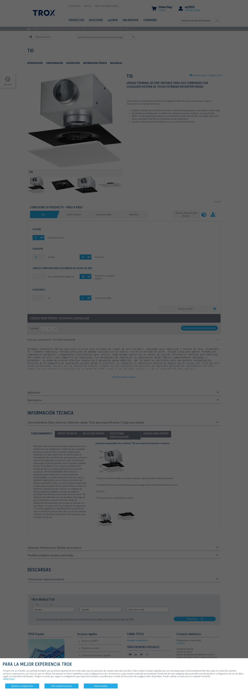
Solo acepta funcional (61, 686)
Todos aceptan (100, 686)
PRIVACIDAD (9, 679)
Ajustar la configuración (22, 686)
